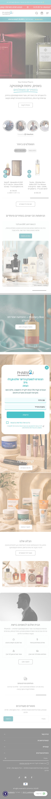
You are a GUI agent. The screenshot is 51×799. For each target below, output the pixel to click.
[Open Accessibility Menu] (5, 793)
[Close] (47, 367)
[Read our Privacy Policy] (43, 426)
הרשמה (25, 414)
